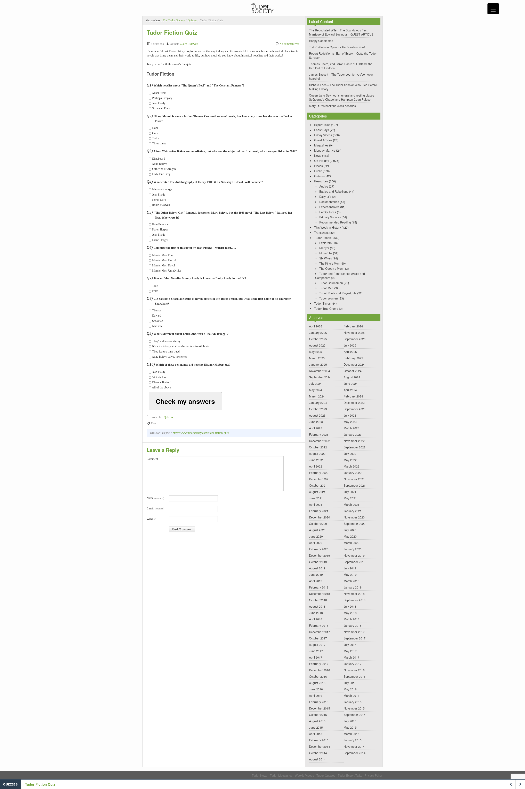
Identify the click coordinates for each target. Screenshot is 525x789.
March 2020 (351, 543)
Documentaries (329, 202)
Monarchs (325, 253)
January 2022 (353, 473)
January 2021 (353, 511)
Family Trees (327, 212)
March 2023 (351, 428)
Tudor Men (326, 288)
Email (155, 508)
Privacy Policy (373, 775)
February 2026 (353, 326)
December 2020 (319, 517)
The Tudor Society (174, 20)
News (317, 155)
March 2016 (351, 695)
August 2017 (317, 645)
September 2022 (354, 447)
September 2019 (354, 562)
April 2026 (315, 326)
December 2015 (319, 708)
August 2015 (317, 721)
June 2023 (316, 422)
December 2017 (319, 632)
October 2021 (318, 485)
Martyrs (324, 248)
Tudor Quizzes (325, 775)
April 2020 (315, 543)
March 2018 (351, 619)
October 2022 (318, 447)
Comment (152, 459)
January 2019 (353, 587)
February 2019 (318, 587)
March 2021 (351, 504)
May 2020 (350, 536)
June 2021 (316, 498)
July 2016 (350, 683)
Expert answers (329, 207)
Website (151, 519)
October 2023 (318, 409)
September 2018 (354, 600)
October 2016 (318, 676)
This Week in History (327, 227)
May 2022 (350, 460)
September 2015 (354, 715)
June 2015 (316, 727)
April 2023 (315, 428)
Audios (323, 186)
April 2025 (350, 352)
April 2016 (315, 695)
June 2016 (316, 689)
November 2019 (354, 555)
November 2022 (354, 441)
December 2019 (319, 555)
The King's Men (329, 263)
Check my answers (185, 401)
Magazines (321, 145)
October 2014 (318, 753)
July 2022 (350, 454)
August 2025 (317, 345)
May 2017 (350, 651)
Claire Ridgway (189, 43)
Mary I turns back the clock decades (332, 106)
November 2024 (319, 371)
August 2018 (317, 606)
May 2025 (315, 352)
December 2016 (319, 670)
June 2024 (350, 383)
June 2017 (316, 651)
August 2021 (317, 492)
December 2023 (354, 403)
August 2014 (317, 759)
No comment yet (289, 43)
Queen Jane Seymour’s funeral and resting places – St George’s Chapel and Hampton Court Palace (343, 97)
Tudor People (323, 238)
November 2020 (354, 517)
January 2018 (353, 625)
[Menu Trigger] (493, 8)
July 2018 (350, 606)
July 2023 (350, 415)
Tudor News (259, 775)
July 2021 (350, 492)
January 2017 (353, 664)
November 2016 (354, 670)
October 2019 (318, 562)
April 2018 (315, 619)
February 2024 (353, 396)
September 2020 (354, 524)
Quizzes (192, 20)
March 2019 (351, 581)
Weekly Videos (304, 775)
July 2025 (350, 345)
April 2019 (315, 581)
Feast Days (321, 130)
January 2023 (353, 434)
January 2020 (353, 549)
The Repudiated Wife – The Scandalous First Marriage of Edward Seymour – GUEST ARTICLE (341, 32)
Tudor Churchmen (331, 283)
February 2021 (318, 511)
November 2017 (354, 632)
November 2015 (354, 708)
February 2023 (318, 434)
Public (318, 171)
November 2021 (354, 479)
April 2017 (315, 657)
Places (318, 166)
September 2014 (354, 753)
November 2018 (354, 594)
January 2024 (318, 403)
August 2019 (317, 568)
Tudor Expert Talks (350, 775)
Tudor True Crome (326, 308)
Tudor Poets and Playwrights (337, 293)
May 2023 (350, 422)
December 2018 (319, 594)
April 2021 (315, 504)
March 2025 (317, 358)
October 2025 (318, 339)
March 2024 (317, 396)
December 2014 (319, 746)
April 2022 (315, 466)
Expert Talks (322, 125)
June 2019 (316, 574)
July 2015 (350, 721)
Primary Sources (330, 217)
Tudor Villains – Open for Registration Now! (337, 47)
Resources (321, 181)
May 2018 (350, 613)
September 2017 (354, 638)
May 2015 (350, 727)
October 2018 (318, 600)
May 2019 (350, 574)
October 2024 (353, 371)
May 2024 (315, 390)
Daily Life (325, 197)
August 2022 (317, 454)
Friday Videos (323, 135)
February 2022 (318, 473)
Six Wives (325, 258)
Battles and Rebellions (333, 191)
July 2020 (350, 530)
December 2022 (319, 441)
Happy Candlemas (321, 41)
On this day (321, 161)
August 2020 (317, 530)
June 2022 (316, 460)
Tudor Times (322, 303)
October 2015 (318, 715)
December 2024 (354, 364)
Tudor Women (328, 298)
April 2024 (350, 390)
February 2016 (318, 702)
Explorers (325, 243)
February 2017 (318, 664)
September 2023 (354, 409)
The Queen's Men (331, 268)
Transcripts (321, 232)
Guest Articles (323, 140)
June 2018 (316, 613)
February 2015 (318, 740)
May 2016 (350, 689)
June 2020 (316, 536)
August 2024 (352, 377)
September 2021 (354, 485)
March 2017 (351, 657)
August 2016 (317, 683)
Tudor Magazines (281, 775)
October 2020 (318, 524)
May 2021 (350, 498)
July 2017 (350, 645)
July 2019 (350, 568)
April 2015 (315, 734)
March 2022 (351, 466)
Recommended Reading (335, 222)
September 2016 (354, 676)
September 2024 (320, 377)
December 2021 (319, 479)
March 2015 (351, 734)
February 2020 (318, 549)
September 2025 (354, 339)
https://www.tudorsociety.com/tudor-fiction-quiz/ (201, 432)
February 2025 (353, 358)
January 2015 (353, 740)
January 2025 (318, 364)
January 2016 (353, 702)
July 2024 (315, 383)
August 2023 (317, 415)
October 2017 (318, 638)
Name (155, 498)
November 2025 (354, 333)
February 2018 (318, 625)
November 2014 (354, 746)
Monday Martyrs (324, 150)
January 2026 (318, 333)
